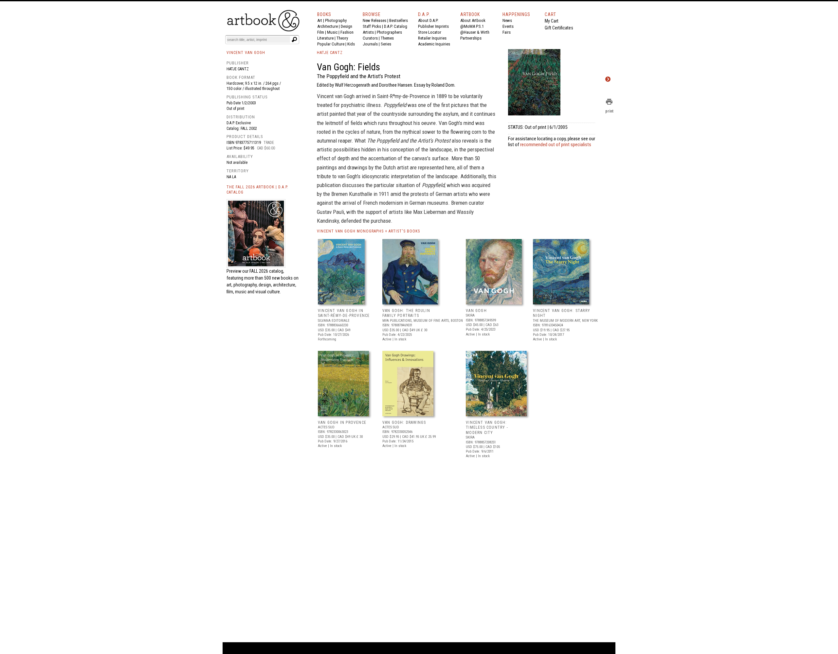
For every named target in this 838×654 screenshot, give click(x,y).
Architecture (327, 26)
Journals (370, 44)
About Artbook (472, 20)
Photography (336, 20)
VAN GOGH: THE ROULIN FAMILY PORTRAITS (406, 313)
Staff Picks (372, 26)
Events (508, 26)
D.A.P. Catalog (395, 26)
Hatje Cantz (238, 69)
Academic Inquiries (434, 44)
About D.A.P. (428, 20)
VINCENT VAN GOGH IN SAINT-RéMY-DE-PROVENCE (344, 313)
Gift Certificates (559, 27)
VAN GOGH (476, 310)
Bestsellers (398, 20)
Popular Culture (330, 44)
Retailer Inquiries (432, 38)
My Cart (551, 21)
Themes (387, 38)
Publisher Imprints (433, 26)
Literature (325, 38)
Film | (322, 32)
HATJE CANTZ (330, 52)
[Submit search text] (294, 39)
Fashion (347, 32)
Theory (342, 38)
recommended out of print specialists (555, 144)
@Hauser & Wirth (474, 32)
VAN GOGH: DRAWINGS (404, 422)
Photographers (389, 32)
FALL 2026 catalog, (266, 271)
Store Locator (429, 32)
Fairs (506, 32)
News (507, 20)
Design (346, 26)
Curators (370, 38)
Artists (368, 32)
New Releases (374, 20)
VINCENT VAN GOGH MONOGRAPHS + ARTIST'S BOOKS (368, 231)
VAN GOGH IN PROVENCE (342, 422)
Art (319, 20)
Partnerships (471, 38)
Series (386, 44)
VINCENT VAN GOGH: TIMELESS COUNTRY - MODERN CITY (487, 427)
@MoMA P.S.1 (472, 26)
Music (332, 32)
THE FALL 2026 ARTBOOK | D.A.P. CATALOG (257, 190)
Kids (351, 44)
